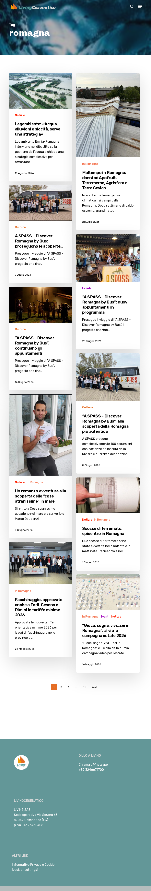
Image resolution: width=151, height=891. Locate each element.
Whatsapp (100, 764)
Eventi (86, 288)
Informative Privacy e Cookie (33, 864)
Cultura (20, 227)
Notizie (20, 115)
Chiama (84, 764)
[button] (140, 6)
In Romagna (90, 164)
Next (94, 687)
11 (84, 687)
